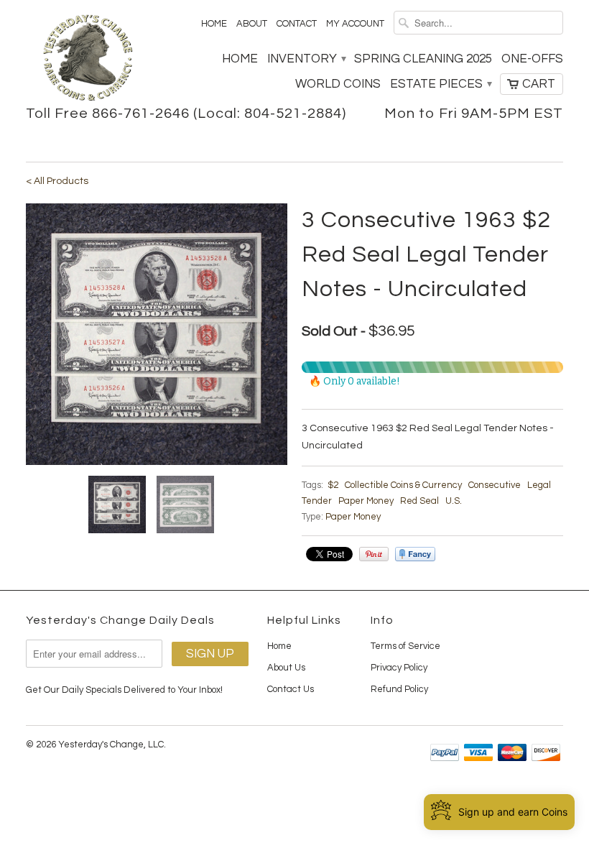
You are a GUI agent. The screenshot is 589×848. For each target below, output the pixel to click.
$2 (332, 485)
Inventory (306, 58)
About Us (286, 668)
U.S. (453, 501)
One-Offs (532, 58)
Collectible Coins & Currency (403, 485)
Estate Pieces (440, 84)
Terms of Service (405, 646)
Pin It (374, 554)
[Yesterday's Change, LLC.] (87, 59)
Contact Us (290, 689)
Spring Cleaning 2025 (423, 58)
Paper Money (366, 501)
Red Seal (419, 501)
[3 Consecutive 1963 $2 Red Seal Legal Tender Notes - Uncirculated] (156, 334)
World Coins (338, 84)
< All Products (57, 181)
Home (214, 24)
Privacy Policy (399, 668)
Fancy (415, 554)
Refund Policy (399, 689)
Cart (538, 84)
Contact (297, 24)
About (251, 24)
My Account (355, 24)
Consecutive (494, 485)
